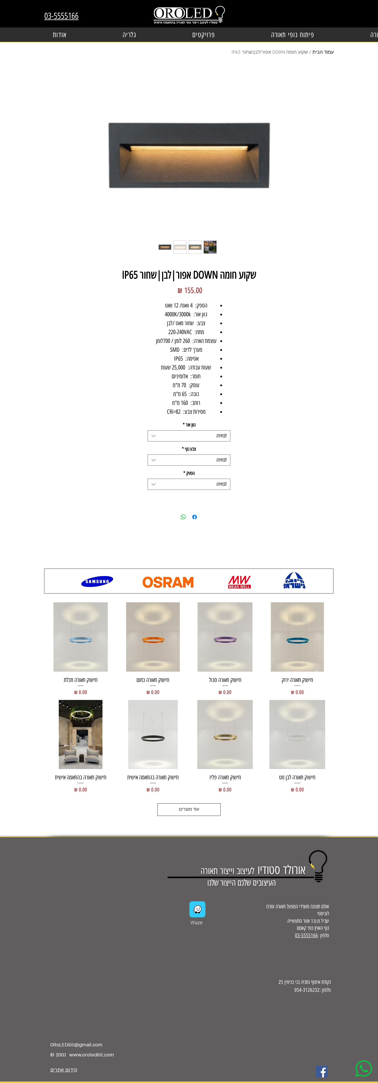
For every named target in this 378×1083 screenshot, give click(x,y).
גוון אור (189, 425)
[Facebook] (322, 1071)
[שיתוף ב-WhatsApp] (183, 517)
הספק (189, 473)
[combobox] (189, 435)
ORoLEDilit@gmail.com (76, 1044)
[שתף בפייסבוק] (194, 517)
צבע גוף (189, 449)
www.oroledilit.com (91, 1054)
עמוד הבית (323, 52)
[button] (203, 34)
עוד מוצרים (189, 809)
